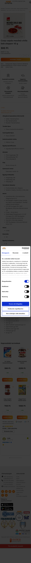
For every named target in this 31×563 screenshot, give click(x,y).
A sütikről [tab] (25, 253)
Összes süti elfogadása (15, 304)
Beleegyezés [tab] (5, 253)
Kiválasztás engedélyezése (15, 308)
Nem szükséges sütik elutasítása (15, 313)
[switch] (26, 286)
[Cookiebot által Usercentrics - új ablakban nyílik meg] (22, 248)
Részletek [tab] (15, 253)
